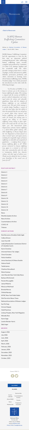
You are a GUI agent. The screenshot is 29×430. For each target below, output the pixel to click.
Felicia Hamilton (6, 257)
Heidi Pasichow (6, 310)
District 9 (4, 195)
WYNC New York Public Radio (10, 295)
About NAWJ (10, 399)
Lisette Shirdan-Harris (8, 321)
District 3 (4, 178)
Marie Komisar (5, 272)
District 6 (4, 187)
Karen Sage (4, 319)
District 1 (4, 172)
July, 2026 (4, 335)
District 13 (4, 207)
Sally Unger (4, 324)
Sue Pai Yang (5, 304)
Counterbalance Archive (9, 221)
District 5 (4, 184)
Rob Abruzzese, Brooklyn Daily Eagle (12, 235)
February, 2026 (6, 346)
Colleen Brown (6, 238)
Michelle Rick (5, 316)
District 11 (4, 201)
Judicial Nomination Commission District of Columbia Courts (13, 245)
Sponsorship (18, 393)
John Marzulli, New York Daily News (12, 275)
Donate (18, 400)
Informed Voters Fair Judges (10, 252)
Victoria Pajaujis (6, 307)
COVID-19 (4, 224)
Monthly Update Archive (9, 216)
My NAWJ (14, 389)
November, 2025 (6, 355)
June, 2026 (4, 338)
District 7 (4, 189)
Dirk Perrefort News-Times (9, 298)
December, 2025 (6, 352)
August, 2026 (5, 332)
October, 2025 (5, 358)
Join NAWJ (14, 385)
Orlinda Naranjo (6, 292)
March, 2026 (5, 344)
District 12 (4, 204)
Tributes (4, 227)
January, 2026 (5, 349)
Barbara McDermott (7, 278)
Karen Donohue (6, 249)
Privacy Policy (10, 425)
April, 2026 (4, 341)
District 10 (4, 198)
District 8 (4, 192)
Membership (10, 404)
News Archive (5, 219)
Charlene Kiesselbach (8, 269)
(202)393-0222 (16, 423)
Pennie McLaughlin (7, 281)
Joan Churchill (5, 241)
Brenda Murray (6, 289)
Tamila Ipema (5, 266)
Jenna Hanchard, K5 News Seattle (12, 260)
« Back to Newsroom (8, 30)
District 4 (4, 181)
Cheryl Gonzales (6, 254)
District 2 (4, 175)
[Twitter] (16, 376)
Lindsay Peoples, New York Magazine (13, 313)
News (3, 213)
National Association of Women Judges (13, 301)
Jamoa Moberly (6, 284)
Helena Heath (5, 263)
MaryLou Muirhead (7, 286)
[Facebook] (12, 376)
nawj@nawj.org (18, 425)
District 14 (4, 210)
